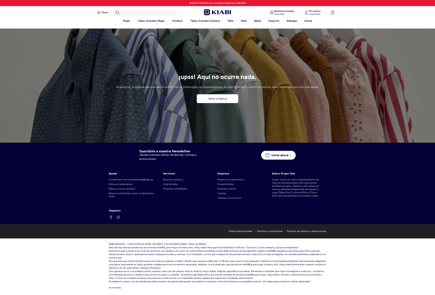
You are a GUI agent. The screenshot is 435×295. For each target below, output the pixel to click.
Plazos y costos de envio (122, 188)
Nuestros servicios (173, 179)
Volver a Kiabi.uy (217, 98)
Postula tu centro (227, 188)
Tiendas (222, 193)
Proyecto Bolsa (226, 184)
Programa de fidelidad (175, 188)
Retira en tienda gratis (121, 184)
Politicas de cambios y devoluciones (306, 231)
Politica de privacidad (240, 231)
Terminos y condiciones (270, 231)
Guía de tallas (170, 184)
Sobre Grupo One (283, 173)
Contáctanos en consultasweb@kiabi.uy (131, 179)
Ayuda (113, 173)
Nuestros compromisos (231, 179)
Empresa (223, 173)
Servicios (169, 173)
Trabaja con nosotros (229, 197)
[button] (144, 12)
